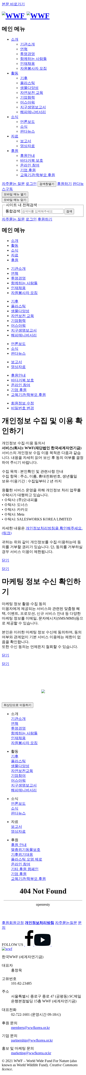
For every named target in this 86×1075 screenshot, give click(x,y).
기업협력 (27, 97)
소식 (14, 117)
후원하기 (64, 184)
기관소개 (27, 44)
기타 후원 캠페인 (25, 869)
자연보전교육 (22, 771)
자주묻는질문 (66, 923)
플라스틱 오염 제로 (26, 859)
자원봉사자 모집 (33, 68)
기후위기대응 (22, 854)
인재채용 (27, 63)
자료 (14, 136)
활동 (14, 73)
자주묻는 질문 (13, 184)
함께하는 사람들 (33, 59)
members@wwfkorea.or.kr (30, 1028)
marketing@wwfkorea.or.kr (31, 1053)
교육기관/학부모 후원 (37, 175)
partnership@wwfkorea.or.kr (32, 1040)
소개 (14, 39)
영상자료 (27, 146)
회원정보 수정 (22, 403)
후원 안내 (19, 845)
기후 (24, 78)
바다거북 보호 (31, 160)
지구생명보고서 (33, 107)
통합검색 (13, 211)
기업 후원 (28, 170)
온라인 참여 (29, 165)
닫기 (5, 560)
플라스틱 (27, 83)
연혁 (24, 49)
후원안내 (27, 155)
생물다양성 (29, 88)
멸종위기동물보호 (25, 850)
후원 (14, 151)
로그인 (31, 184)
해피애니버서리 (33, 112)
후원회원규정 (13, 923)
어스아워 (27, 102)
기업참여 (18, 776)
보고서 (25, 141)
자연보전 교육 (31, 93)
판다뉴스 (27, 131)
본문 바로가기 (13, 4)
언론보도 (27, 122)
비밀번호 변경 (22, 408)
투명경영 (27, 54)
